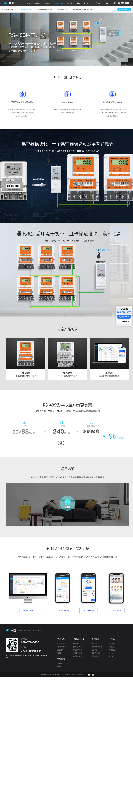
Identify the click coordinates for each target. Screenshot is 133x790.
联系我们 (97, 3)
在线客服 (125, 316)
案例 (78, 3)
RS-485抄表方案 (30, 9)
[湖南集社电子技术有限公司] (9, 4)
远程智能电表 (61, 644)
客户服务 (112, 656)
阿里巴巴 (60, 666)
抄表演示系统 (77, 647)
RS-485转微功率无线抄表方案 (87, 9)
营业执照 (67, 674)
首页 (28, 3)
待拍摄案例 (95, 656)
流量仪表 (60, 650)
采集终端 (60, 653)
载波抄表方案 (67, 9)
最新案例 (94, 650)
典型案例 (94, 644)
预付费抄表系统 (78, 644)
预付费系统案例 (97, 647)
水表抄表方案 (119, 9)
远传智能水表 (61, 647)
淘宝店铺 (60, 663)
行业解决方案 (77, 650)
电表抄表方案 (77, 653)
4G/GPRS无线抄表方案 (49, 9)
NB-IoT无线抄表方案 (13, 9)
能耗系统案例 (96, 653)
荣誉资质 (112, 650)
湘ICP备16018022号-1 (78, 674)
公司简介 (112, 647)
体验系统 (125, 321)
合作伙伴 (112, 653)
